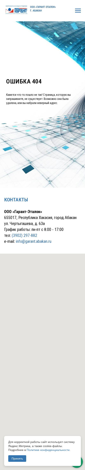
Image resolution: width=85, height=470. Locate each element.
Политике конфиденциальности (48, 450)
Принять (17, 458)
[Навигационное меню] (78, 11)
